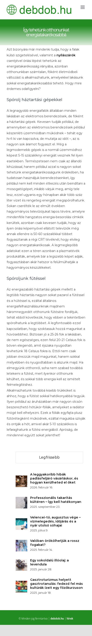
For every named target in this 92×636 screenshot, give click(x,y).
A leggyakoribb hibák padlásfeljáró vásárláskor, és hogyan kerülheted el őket (54, 478)
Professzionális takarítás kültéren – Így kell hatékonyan (55, 500)
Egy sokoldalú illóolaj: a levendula (49, 562)
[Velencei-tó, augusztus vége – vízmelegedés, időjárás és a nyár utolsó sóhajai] (21, 521)
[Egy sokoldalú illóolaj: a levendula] (21, 562)
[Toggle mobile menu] (83, 7)
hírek (70, 618)
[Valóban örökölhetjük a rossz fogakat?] (21, 542)
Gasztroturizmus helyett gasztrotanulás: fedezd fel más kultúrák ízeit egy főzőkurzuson (56, 584)
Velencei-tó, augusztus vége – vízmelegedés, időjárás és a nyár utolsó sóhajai (55, 521)
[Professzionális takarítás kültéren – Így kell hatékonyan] (21, 500)
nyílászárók (65, 55)
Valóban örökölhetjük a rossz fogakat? (54, 543)
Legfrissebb (49, 457)
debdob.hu (57, 618)
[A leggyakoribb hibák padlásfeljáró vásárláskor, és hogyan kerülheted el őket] (21, 478)
